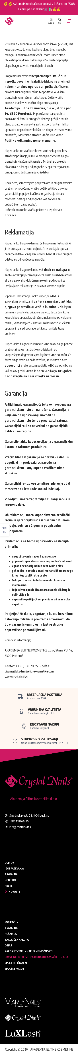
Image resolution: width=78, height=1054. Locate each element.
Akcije (9, 885)
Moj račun (11, 922)
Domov (9, 862)
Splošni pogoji (14, 968)
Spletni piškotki (16, 962)
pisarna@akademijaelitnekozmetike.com (29, 671)
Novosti (14, 891)
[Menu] (69, 21)
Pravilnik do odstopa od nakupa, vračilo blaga (36, 957)
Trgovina (11, 874)
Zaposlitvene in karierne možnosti (29, 951)
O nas (8, 945)
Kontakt (11, 880)
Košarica (11, 933)
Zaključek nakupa (17, 939)
